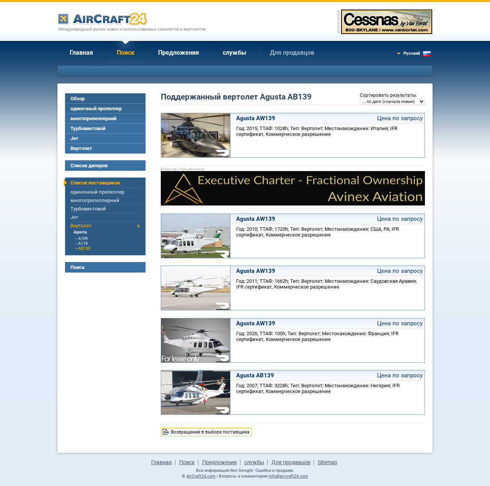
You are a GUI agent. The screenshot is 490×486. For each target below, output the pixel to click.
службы (234, 52)
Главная (81, 52)
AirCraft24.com (201, 476)
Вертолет (81, 148)
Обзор (77, 98)
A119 (83, 243)
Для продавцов (292, 52)
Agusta (80, 232)
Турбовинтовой (87, 128)
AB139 (84, 248)
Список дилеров (89, 165)
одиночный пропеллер (96, 108)
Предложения (178, 52)
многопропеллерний (93, 118)
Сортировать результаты (388, 95)
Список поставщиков (95, 183)
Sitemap (327, 462)
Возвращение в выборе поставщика (210, 432)
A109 (83, 238)
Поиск (125, 52)
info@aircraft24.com (288, 476)
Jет (74, 138)
